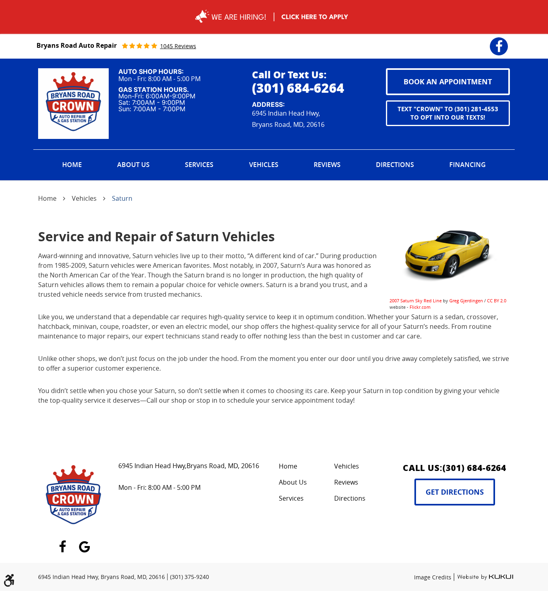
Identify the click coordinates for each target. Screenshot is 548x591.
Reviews (327, 164)
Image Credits (433, 577)
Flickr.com (420, 307)
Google (84, 542)
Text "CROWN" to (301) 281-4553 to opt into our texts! (448, 113)
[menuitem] (72, 165)
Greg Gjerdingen (466, 301)
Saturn (122, 198)
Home (72, 164)
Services (199, 164)
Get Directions (455, 492)
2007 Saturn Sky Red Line (416, 301)
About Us (133, 164)
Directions (395, 164)
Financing (467, 164)
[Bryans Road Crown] (73, 103)
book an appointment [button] (448, 82)
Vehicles (263, 164)
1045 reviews (178, 46)
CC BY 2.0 (496, 301)
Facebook (499, 41)
